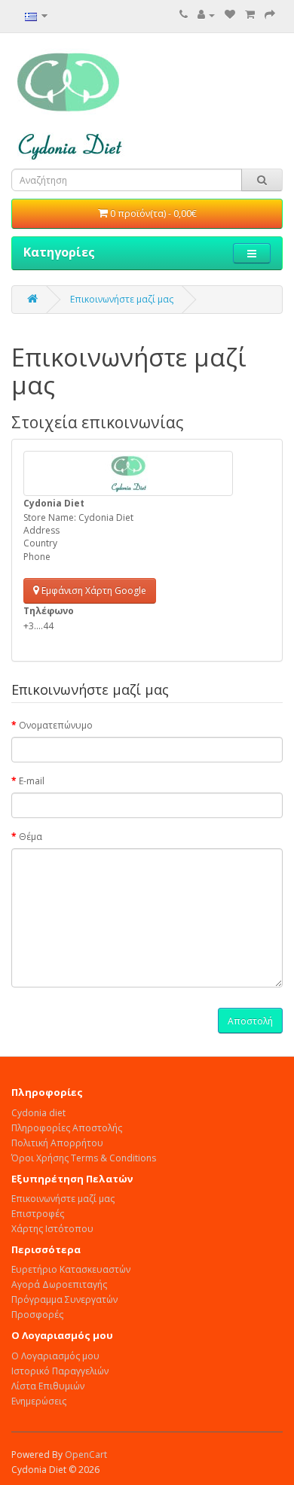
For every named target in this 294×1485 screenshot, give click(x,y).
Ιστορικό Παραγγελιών (60, 1371)
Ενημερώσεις (38, 1401)
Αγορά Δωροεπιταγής (59, 1284)
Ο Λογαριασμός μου (55, 1356)
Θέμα (30, 836)
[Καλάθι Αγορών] (250, 14)
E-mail (31, 780)
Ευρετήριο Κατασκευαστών (70, 1269)
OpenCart (86, 1454)
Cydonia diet (38, 1112)
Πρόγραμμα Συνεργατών (64, 1299)
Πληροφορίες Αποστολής (66, 1127)
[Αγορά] (270, 14)
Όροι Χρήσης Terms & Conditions (83, 1158)
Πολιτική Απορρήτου (57, 1143)
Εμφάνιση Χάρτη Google (92, 590)
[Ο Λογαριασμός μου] (206, 14)
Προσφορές (37, 1314)
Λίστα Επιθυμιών (47, 1386)
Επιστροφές (37, 1213)
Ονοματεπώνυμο (56, 725)
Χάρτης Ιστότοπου (52, 1228)
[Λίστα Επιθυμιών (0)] (230, 14)
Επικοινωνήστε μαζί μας (121, 299)
